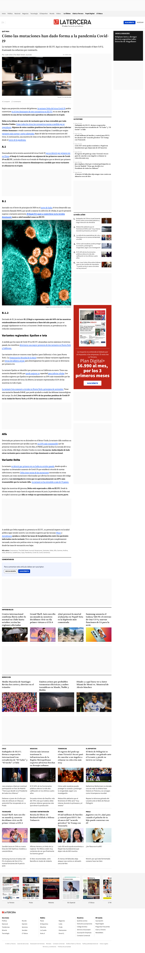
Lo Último (67, 13)
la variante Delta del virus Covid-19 (51, 108)
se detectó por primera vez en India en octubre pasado (32, 466)
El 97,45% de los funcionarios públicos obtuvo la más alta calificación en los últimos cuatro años (87, 255)
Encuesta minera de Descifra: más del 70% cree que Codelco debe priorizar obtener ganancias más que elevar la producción (42, 802)
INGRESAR (140, 22)
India (3, 552)
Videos (58, 13)
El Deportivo (44, 13)
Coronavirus (14, 550)
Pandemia (28, 552)
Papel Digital (89, 13)
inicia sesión (10, 571)
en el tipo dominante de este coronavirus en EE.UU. (32, 111)
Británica (9, 552)
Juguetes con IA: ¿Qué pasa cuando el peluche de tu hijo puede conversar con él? (98, 819)
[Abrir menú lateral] (3, 22)
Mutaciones (38, 550)
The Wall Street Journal (26, 550)
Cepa (22, 552)
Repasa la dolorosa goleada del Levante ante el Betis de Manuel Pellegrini (98, 800)
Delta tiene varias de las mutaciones (34, 472)
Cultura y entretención (39, 812)
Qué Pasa (5, 31)
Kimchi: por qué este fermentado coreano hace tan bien (98, 860)
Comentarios (17, 101)
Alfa (55, 550)
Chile (4, 749)
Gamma (59, 550)
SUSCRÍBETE (92, 383)
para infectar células (56, 373)
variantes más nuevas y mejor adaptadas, (18, 134)
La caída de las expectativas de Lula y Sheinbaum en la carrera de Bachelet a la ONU (88, 237)
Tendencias (62, 749)
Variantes (46, 550)
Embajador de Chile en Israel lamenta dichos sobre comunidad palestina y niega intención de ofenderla (88, 220)
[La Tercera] (11, 900)
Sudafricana (16, 552)
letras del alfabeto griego (15, 361)
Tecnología (34, 13)
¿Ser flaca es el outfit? (94, 846)
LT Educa (99, 13)
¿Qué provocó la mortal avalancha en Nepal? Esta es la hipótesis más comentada (70, 618)
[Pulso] (31, 900)
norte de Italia (46, 208)
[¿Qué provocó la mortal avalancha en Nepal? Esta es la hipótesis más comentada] (71, 634)
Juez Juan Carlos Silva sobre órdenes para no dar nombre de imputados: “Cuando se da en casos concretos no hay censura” (88, 265)
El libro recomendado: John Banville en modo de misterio (41, 860)
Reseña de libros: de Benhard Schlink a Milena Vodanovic (42, 817)
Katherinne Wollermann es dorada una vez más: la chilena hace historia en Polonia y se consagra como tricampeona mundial (98, 789)
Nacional (17, 13)
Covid (41, 552)
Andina (65, 550)
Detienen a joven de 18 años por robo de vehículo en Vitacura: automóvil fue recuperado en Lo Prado (14, 802)
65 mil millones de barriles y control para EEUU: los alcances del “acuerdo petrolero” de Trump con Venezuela (92, 138)
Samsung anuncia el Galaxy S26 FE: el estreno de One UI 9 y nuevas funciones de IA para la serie (98, 619)
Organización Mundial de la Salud (22, 358)
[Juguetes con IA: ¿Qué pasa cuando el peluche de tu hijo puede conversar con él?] (99, 835)
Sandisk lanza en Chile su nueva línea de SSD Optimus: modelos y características (14, 848)
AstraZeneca (7, 536)
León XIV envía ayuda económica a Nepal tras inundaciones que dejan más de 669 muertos (91, 147)
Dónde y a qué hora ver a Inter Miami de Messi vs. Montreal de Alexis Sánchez (93, 685)
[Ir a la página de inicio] (72, 22)
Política (10, 13)
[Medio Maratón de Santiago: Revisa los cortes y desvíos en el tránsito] (19, 702)
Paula (88, 812)
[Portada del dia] (92, 345)
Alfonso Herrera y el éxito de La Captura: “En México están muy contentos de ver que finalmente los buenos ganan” (42, 850)
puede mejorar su (33, 373)
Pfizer (58, 533)
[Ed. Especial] (71, 900)
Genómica (46, 552)
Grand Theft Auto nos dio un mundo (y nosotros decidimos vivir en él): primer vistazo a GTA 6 (42, 618)
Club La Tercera (77, 13)
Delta (51, 550)
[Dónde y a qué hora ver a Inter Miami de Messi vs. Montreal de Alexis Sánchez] (94, 702)
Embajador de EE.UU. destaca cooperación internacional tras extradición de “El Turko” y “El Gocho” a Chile (93, 127)
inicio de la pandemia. (17, 140)
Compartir (7, 101)
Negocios (25, 13)
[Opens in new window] (51, 900)
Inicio (4, 13)
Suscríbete (24, 571)
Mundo (52, 13)
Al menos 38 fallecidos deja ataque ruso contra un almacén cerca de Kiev (93, 175)
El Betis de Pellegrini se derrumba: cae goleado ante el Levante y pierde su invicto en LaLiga (98, 756)
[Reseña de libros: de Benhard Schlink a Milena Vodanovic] (43, 835)
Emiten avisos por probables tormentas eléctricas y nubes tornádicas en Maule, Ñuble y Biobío (54, 686)
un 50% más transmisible (47, 444)
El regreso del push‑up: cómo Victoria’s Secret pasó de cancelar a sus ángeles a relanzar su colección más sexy (91, 156)
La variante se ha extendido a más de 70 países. (50, 482)
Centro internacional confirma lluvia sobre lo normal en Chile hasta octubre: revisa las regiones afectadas (14, 619)
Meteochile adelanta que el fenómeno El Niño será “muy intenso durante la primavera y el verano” (88, 229)
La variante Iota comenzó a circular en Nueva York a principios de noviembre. (33, 389)
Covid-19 (35, 552)
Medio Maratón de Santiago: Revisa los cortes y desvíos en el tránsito (18, 685)
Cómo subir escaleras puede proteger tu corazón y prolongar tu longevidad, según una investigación (88, 246)
